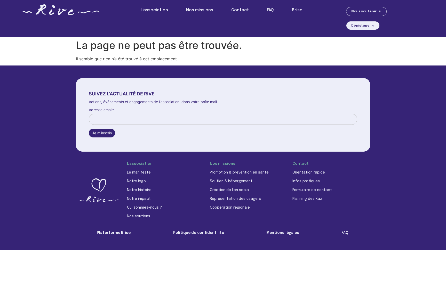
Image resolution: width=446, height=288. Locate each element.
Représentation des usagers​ (235, 199)
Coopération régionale (230, 207)
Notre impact (139, 199)
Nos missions (199, 10)
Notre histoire (139, 190)
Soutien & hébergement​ (231, 181)
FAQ (270, 10)
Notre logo (136, 181)
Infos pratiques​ (306, 181)
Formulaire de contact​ (312, 190)
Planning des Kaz (307, 199)
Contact (240, 10)
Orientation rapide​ (308, 172)
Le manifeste (139, 172)
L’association (154, 10)
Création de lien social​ (230, 190)
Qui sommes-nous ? (144, 207)
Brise (297, 10)
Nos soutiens (138, 216)
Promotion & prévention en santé (239, 172)
